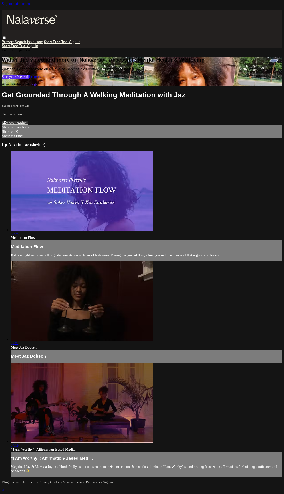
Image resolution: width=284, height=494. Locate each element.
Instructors (35, 42)
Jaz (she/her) (10, 105)
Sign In (32, 46)
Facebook (9, 123)
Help (25, 482)
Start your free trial (15, 77)
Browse (8, 42)
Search (21, 42)
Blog (5, 482)
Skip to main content (16, 4)
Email (24, 123)
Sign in (74, 42)
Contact (15, 482)
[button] (4, 37)
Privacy (44, 482)
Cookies (56, 482)
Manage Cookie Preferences (83, 482)
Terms (34, 482)
